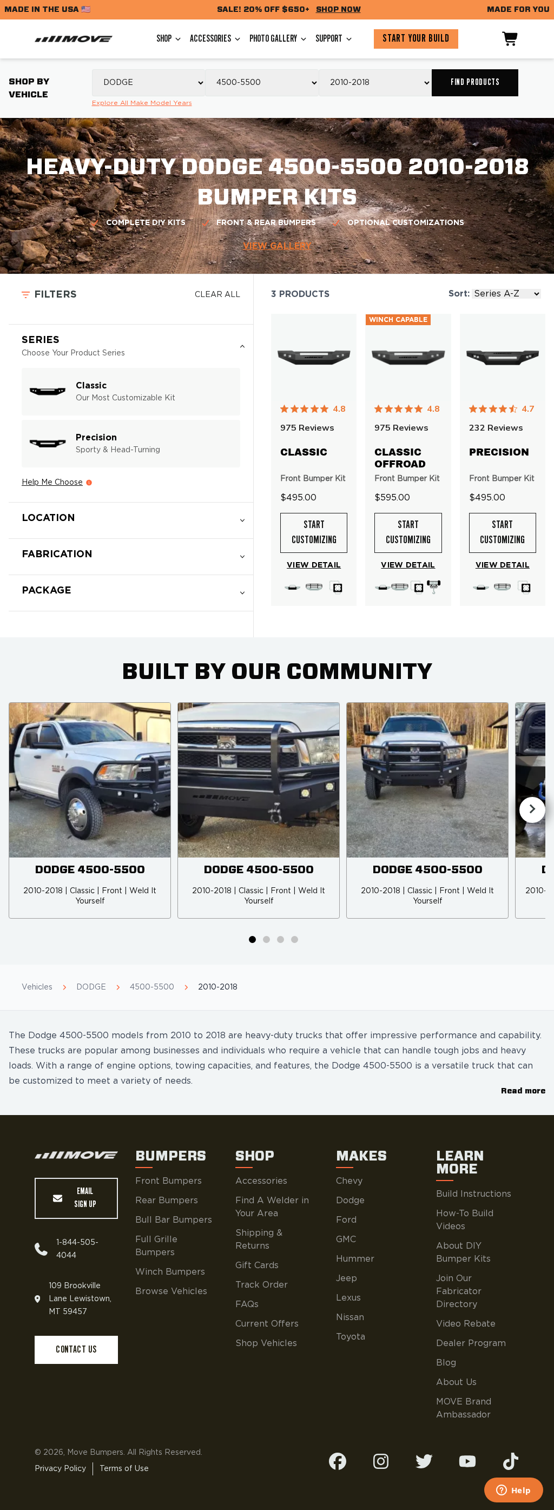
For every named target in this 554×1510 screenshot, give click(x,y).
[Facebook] (337, 1461)
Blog (446, 1363)
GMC (346, 1239)
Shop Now (338, 9)
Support (328, 39)
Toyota (350, 1337)
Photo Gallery (273, 39)
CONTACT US (76, 1350)
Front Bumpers (168, 1181)
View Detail (314, 565)
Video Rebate (466, 1324)
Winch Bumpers (170, 1272)
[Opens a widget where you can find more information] (513, 1491)
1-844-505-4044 (77, 1249)
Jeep (346, 1278)
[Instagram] (381, 1461)
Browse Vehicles (171, 1291)
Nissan (350, 1317)
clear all (217, 295)
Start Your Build (416, 39)
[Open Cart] (510, 39)
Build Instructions (473, 1194)
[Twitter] (424, 1461)
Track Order (261, 1285)
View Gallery (277, 246)
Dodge (350, 1200)
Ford (346, 1220)
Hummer (355, 1259)
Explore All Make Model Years (142, 103)
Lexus (348, 1298)
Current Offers (267, 1324)
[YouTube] (467, 1461)
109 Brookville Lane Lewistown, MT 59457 (80, 1299)
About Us (456, 1382)
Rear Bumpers (166, 1200)
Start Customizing (314, 532)
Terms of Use (124, 1469)
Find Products (475, 82)
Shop (164, 39)
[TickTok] (510, 1461)
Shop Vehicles (266, 1343)
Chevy (349, 1181)
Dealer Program (471, 1343)
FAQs (247, 1304)
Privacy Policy (60, 1469)
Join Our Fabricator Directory (459, 1291)
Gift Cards (257, 1265)
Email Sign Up (85, 1198)
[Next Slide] (532, 810)
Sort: (459, 293)
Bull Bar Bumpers (173, 1220)
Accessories (210, 39)
